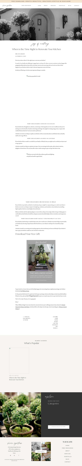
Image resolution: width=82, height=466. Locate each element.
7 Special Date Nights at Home (26, 318)
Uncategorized (20, 53)
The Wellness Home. (24, 291)
